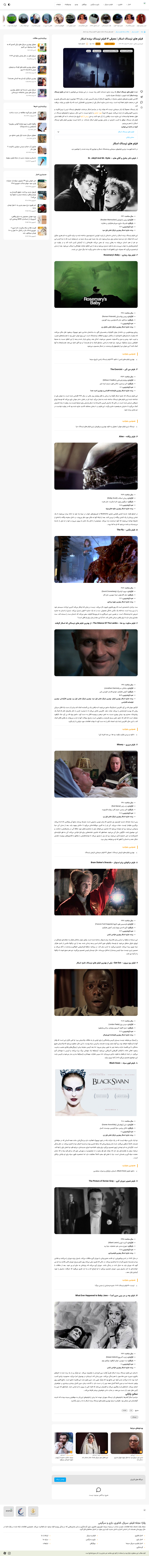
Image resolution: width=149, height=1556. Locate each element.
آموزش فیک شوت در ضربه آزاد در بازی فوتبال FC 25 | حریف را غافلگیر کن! (12, 26)
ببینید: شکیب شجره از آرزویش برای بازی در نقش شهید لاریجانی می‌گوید (58, 1459)
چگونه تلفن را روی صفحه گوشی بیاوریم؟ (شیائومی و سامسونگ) (22, 125)
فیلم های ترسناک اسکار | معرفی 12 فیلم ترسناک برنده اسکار (98, 32)
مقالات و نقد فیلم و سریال (122, 32)
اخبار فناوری (139, 1535)
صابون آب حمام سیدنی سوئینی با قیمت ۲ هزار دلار (21, 148)
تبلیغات (58, 4)
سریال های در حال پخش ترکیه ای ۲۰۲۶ (22, 56)
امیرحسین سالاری (138, 44)
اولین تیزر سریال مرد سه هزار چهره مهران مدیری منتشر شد (128, 1459)
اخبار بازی (139, 1539)
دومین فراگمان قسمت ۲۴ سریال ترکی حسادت (35, 26)
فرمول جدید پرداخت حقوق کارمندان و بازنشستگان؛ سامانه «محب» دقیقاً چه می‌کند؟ (23, 195)
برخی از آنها (84, 116)
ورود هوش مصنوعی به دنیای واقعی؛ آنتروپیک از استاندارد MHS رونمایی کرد (22, 218)
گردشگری (140, 1547)
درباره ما (45, 1539)
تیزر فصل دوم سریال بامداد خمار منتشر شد (95, 1458)
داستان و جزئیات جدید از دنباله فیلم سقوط (21, 158)
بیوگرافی (84, 4)
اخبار (129, 4)
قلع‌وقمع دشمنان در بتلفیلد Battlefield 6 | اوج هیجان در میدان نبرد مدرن (59, 26)
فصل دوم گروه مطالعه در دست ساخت (22, 112)
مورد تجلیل (98, 113)
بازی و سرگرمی (95, 4)
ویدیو (76, 4)
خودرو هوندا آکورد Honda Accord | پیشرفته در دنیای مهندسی (118, 26)
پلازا (142, 32)
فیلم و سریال (109, 4)
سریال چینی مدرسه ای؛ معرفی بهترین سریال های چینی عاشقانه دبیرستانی (23, 91)
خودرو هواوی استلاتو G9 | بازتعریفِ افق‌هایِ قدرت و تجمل (71, 26)
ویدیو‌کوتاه (68, 4)
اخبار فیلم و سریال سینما (134, 1543)
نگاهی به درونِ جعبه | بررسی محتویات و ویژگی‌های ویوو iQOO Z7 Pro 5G (47, 26)
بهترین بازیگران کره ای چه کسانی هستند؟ (22, 78)
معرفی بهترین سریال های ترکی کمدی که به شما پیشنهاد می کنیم (21, 46)
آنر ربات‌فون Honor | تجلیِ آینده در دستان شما (94, 26)
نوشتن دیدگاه (60, 1479)
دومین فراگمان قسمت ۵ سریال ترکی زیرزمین (130, 26)
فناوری (120, 4)
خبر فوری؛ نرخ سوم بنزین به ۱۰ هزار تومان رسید (22, 206)
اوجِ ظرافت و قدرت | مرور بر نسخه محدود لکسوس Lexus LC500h (24, 26)
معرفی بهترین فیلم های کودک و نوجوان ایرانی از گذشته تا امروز (22, 68)
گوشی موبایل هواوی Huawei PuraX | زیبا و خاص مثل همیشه (141, 26)
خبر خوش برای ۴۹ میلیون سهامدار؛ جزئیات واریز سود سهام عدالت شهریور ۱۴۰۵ (21, 182)
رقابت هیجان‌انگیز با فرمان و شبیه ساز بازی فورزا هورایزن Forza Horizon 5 (106, 26)
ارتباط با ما (44, 1535)
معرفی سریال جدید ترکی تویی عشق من (22, 135)
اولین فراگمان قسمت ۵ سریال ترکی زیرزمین (82, 26)
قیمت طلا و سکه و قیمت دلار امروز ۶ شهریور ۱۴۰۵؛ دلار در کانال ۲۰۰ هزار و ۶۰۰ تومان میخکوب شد (22, 231)
